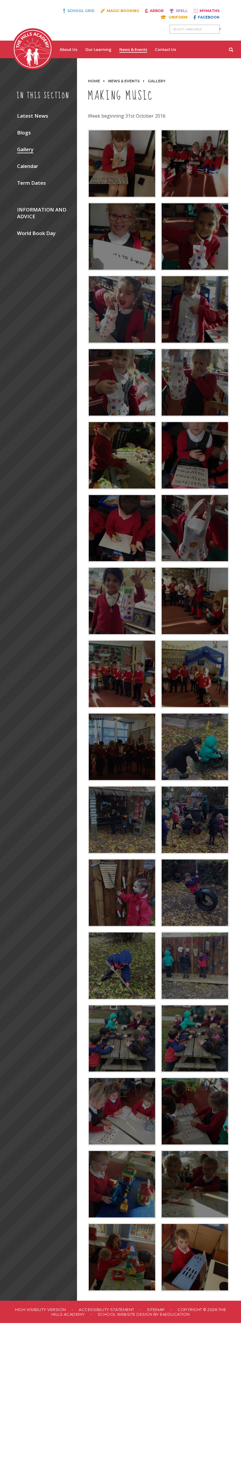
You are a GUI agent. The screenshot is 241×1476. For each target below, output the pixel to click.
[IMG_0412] (195, 965)
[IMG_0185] (195, 309)
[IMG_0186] (122, 309)
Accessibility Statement (106, 1309)
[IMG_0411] (122, 965)
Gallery (156, 81)
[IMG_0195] (195, 528)
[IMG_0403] (195, 747)
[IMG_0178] (122, 1184)
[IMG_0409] (195, 892)
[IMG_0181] (195, 1257)
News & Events (124, 81)
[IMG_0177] (195, 1111)
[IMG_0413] (122, 1038)
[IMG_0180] (122, 1257)
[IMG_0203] (122, 674)
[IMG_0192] (122, 163)
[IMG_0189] (122, 236)
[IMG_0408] (122, 892)
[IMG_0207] (195, 674)
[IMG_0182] (122, 455)
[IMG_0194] (122, 528)
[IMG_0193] (195, 455)
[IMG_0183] (195, 382)
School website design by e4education (144, 1314)
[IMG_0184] (122, 382)
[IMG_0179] (195, 1184)
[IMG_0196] (122, 601)
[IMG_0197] (195, 601)
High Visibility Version (40, 1309)
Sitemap (156, 1309)
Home (94, 81)
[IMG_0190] (195, 163)
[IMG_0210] (122, 747)
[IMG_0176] (122, 1111)
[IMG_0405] (195, 820)
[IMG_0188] (195, 236)
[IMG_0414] (195, 1038)
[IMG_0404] (122, 820)
